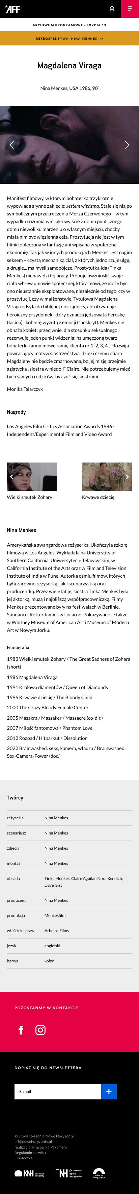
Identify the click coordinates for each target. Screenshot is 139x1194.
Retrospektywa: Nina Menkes (66, 38)
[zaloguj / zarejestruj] (112, 9)
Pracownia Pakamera (49, 1147)
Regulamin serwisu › (31, 1153)
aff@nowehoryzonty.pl (33, 1141)
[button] (126, 144)
